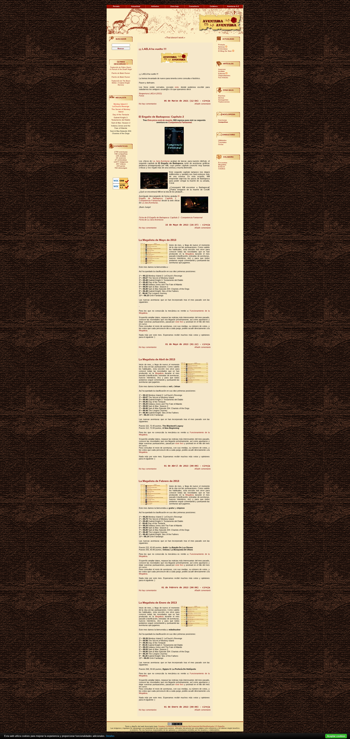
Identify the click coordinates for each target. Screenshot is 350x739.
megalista (222, 165)
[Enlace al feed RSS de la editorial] (226, 73)
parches (221, 96)
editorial (221, 73)
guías (220, 144)
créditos (221, 169)
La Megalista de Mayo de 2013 (157, 239)
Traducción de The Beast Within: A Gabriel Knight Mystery (120, 83)
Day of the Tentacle (121, 115)
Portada (116, 6)
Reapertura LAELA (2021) (150, 93)
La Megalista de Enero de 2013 (158, 602)
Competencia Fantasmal (180, 122)
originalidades (224, 76)
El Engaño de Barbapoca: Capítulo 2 (161, 116)
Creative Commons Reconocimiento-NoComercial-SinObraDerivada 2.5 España (191, 726)
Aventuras (222, 120)
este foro (179, 322)
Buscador (121, 39)
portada (221, 45)
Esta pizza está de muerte (159, 120)
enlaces (221, 167)
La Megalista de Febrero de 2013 (159, 481)
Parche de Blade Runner (121, 73)
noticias (221, 47)
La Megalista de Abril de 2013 (157, 359)
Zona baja (228, 90)
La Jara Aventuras (161, 161)
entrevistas (223, 49)
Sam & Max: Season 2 (120, 123)
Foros (141, 96)
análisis (221, 71)
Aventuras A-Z (233, 6)
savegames (223, 100)
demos (221, 98)
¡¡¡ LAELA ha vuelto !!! (152, 48)
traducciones (224, 102)
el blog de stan (225, 51)
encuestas (222, 163)
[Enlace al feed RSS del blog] (233, 51)
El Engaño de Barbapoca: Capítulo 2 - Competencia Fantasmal (159, 198)
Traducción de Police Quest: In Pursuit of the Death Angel (121, 68)
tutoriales (222, 142)
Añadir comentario (203, 104)
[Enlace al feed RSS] (127, 64)
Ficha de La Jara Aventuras (151, 220)
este (177, 87)
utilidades (222, 140)
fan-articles (223, 78)
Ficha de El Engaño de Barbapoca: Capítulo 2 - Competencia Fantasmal (170, 217)
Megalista (121, 98)
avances (221, 69)
